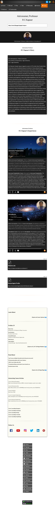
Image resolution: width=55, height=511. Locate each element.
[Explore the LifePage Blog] (38, 370)
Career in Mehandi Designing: (13, 381)
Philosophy (30, 5)
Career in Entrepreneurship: (13, 386)
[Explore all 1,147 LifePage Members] (36, 346)
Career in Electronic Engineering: (14, 399)
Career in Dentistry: (12, 390)
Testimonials (13, 9)
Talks (22, 5)
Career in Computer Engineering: (14, 395)
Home (3, 5)
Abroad (10, 5)
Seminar (38, 5)
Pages (45, 5)
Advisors (4, 9)
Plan (17, 5)
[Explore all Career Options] (38, 317)
